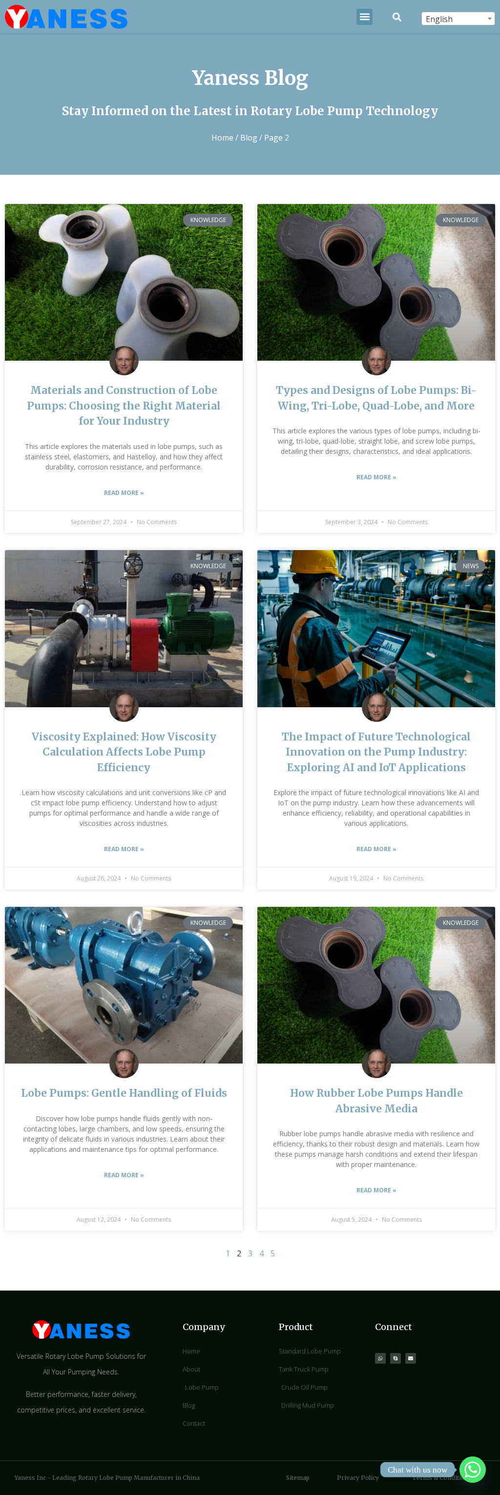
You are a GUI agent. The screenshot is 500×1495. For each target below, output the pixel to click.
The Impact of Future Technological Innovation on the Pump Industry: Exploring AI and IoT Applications (376, 752)
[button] (364, 17)
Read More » (124, 493)
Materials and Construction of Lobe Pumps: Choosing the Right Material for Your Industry (124, 406)
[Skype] (395, 1358)
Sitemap (298, 1477)
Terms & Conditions (442, 1477)
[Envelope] (410, 1358)
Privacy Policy (358, 1477)
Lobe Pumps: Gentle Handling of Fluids (124, 1093)
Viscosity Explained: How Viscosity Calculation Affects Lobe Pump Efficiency (124, 752)
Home (222, 137)
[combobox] (458, 18)
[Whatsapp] (380, 1358)
